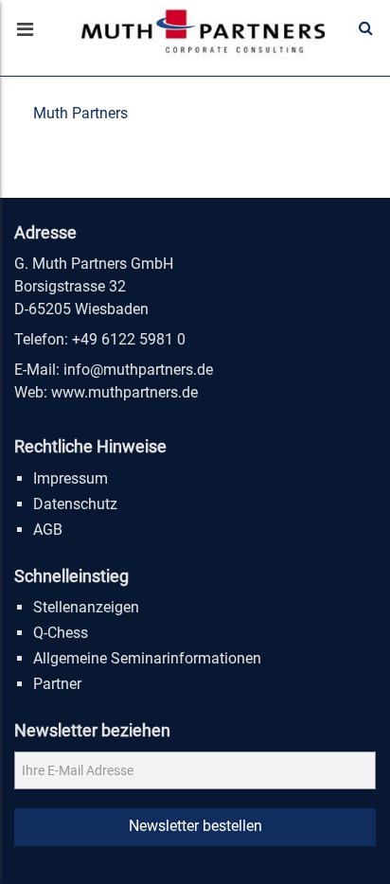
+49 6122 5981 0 (129, 339)
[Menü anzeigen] (24, 31)
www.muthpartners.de (124, 392)
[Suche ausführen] (365, 28)
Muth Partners (80, 113)
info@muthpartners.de (138, 370)
